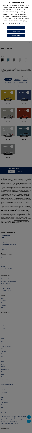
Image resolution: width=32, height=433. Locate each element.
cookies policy (22, 23)
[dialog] (16, 216)
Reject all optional (16, 31)
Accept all (16, 27)
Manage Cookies (16, 35)
